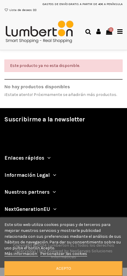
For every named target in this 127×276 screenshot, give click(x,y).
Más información (21, 253)
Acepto (63, 268)
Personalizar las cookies (63, 253)
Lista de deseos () (23, 10)
